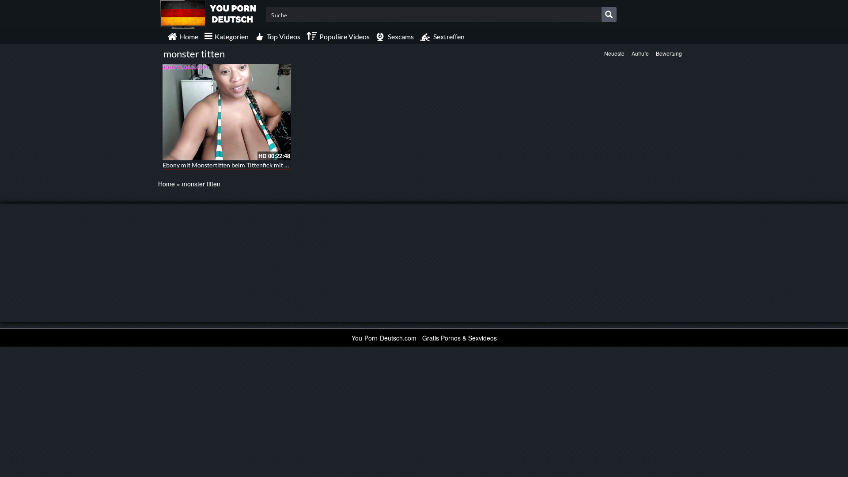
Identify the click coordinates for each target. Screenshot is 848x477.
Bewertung (669, 53)
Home (166, 183)
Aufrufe (640, 53)
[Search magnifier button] (609, 14)
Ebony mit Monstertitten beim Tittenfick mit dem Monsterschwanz (253, 165)
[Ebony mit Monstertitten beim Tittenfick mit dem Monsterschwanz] (227, 112)
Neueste (614, 53)
